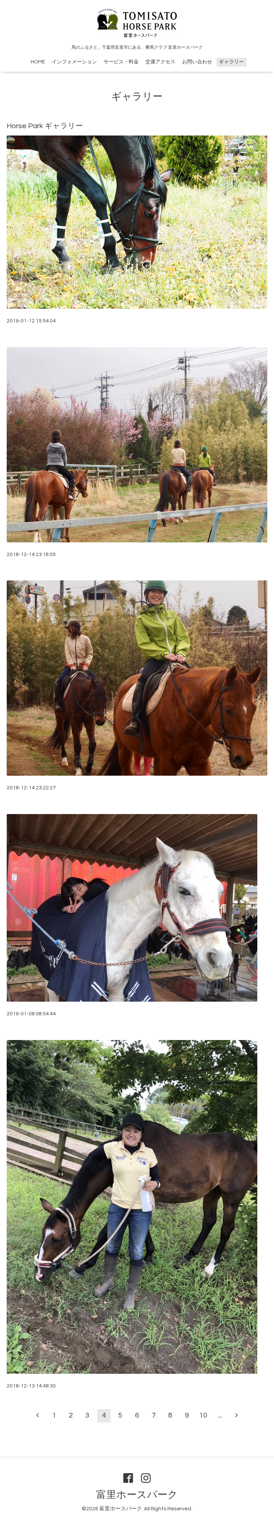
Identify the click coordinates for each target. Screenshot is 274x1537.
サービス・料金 (121, 61)
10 (203, 1415)
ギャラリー (231, 61)
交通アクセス (160, 61)
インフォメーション (74, 61)
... (220, 1415)
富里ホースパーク (137, 1495)
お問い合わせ (197, 61)
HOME (38, 61)
